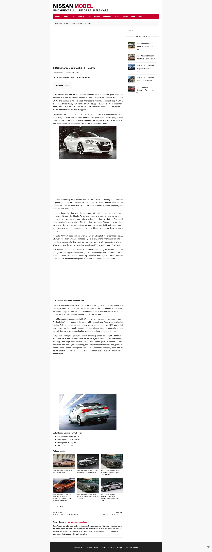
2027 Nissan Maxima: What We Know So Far (62, 471)
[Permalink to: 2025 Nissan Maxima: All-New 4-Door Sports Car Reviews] (88, 461)
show (67, 85)
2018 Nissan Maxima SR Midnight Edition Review (69, 513)
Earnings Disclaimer (129, 547)
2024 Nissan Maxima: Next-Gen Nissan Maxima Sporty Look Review (110, 472)
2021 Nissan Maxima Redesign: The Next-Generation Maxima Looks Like (110, 497)
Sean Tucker (59, 522)
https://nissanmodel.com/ (78, 522)
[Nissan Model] (83, 7)
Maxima (62, 507)
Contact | (103, 547)
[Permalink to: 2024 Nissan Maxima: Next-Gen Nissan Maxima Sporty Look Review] (112, 461)
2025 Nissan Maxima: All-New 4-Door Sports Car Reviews (87, 471)
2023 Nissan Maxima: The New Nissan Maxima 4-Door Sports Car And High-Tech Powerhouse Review (63, 497)
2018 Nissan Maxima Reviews (113, 513)
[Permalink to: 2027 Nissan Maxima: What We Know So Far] (64, 461)
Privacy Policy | (114, 547)
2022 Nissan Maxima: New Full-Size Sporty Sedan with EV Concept (88, 496)
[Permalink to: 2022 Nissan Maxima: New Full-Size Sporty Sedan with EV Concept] (88, 485)
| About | (95, 547)
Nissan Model (86, 547)
